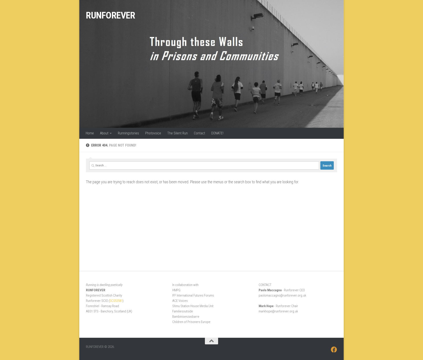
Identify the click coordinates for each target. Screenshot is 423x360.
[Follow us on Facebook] (334, 350)
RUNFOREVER (110, 15)
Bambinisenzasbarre (185, 317)
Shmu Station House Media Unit (192, 306)
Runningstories (128, 133)
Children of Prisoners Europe (191, 322)
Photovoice (153, 133)
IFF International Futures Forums (193, 295)
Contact (199, 133)
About (104, 133)
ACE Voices (180, 301)
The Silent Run (177, 133)
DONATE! (217, 133)
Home (90, 133)
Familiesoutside (182, 311)
